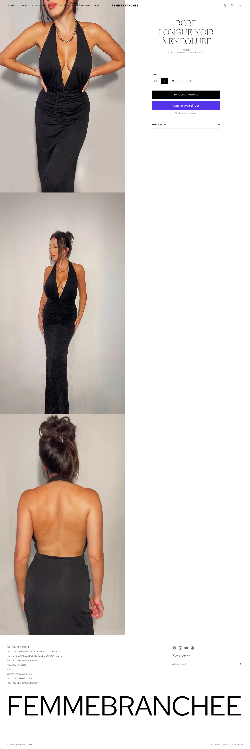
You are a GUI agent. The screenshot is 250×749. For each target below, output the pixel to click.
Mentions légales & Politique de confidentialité (34, 656)
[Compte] (232, 5)
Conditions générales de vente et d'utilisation (33, 651)
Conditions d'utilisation (21, 678)
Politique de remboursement (23, 660)
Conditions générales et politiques (227, 744)
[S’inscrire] (240, 664)
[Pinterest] (192, 648)
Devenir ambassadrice (19, 674)
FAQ (9, 669)
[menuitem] (96, 5)
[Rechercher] (225, 5)
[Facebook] (174, 648)
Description (159, 124)
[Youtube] (186, 648)
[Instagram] (180, 648)
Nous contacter (16, 665)
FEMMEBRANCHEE (23, 744)
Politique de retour (18, 647)
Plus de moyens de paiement (186, 113)
